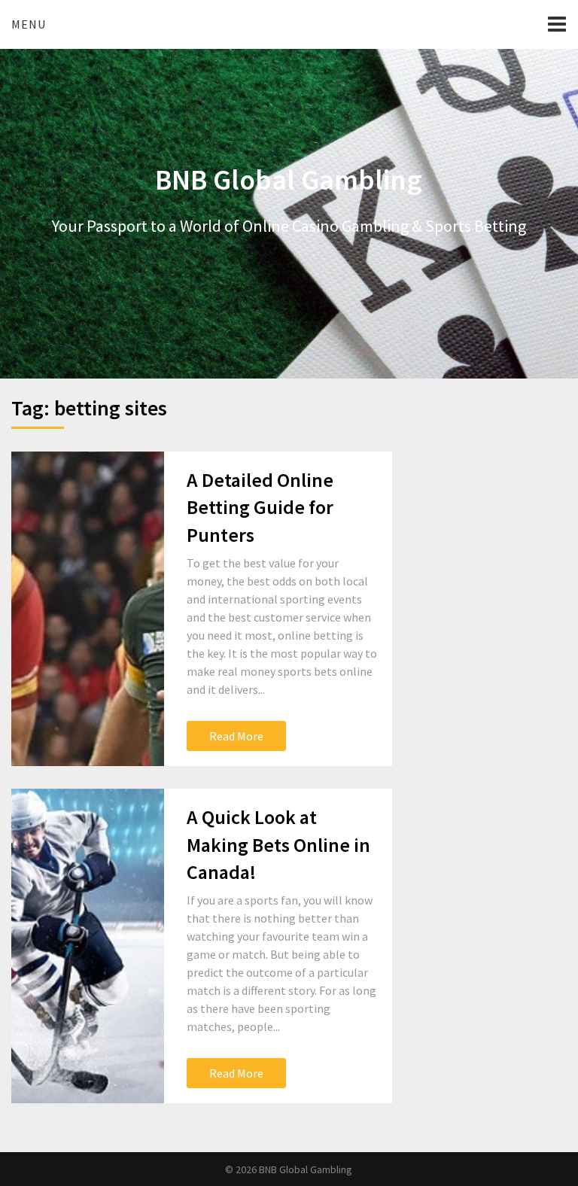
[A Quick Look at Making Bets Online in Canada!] (87, 946)
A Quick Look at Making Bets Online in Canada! (278, 844)
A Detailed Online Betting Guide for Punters (260, 507)
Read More (236, 736)
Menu (28, 24)
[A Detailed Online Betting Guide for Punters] (87, 609)
